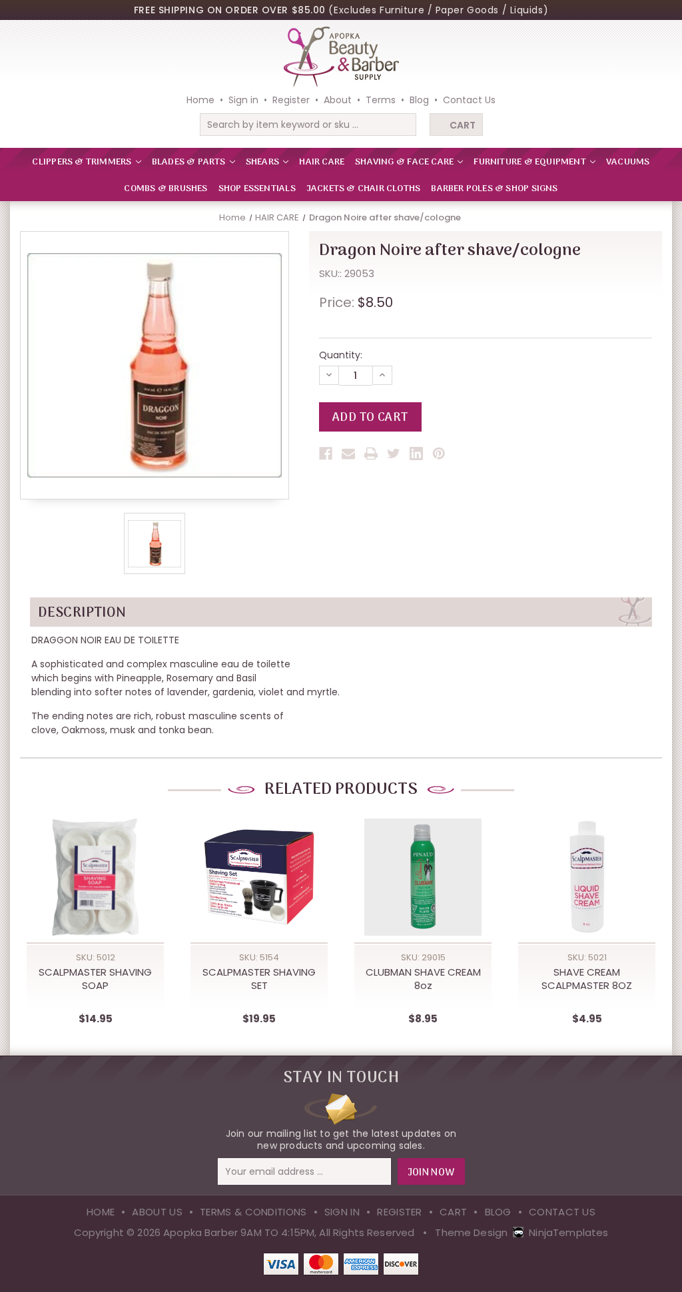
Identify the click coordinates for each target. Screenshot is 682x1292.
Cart (463, 125)
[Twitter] (393, 453)
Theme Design (471, 1232)
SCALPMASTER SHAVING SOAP (95, 979)
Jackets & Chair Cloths (363, 188)
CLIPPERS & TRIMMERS (82, 162)
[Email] (348, 453)
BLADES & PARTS (190, 162)
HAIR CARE (321, 162)
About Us (157, 1212)
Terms (381, 100)
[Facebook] (325, 453)
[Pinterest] (439, 453)
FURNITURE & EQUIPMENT (531, 162)
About (338, 100)
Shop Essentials (257, 188)
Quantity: (340, 355)
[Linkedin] (416, 453)
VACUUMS (627, 162)
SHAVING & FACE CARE (405, 162)
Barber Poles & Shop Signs (494, 188)
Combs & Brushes (165, 188)
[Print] (371, 453)
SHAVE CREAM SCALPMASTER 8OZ (586, 979)
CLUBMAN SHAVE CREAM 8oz (423, 979)
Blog (419, 100)
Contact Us (469, 100)
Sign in (243, 100)
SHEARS (263, 162)
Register (291, 100)
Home (200, 100)
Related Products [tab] (341, 789)
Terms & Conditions (253, 1212)
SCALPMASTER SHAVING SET (259, 979)
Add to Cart (95, 891)
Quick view (95, 864)
